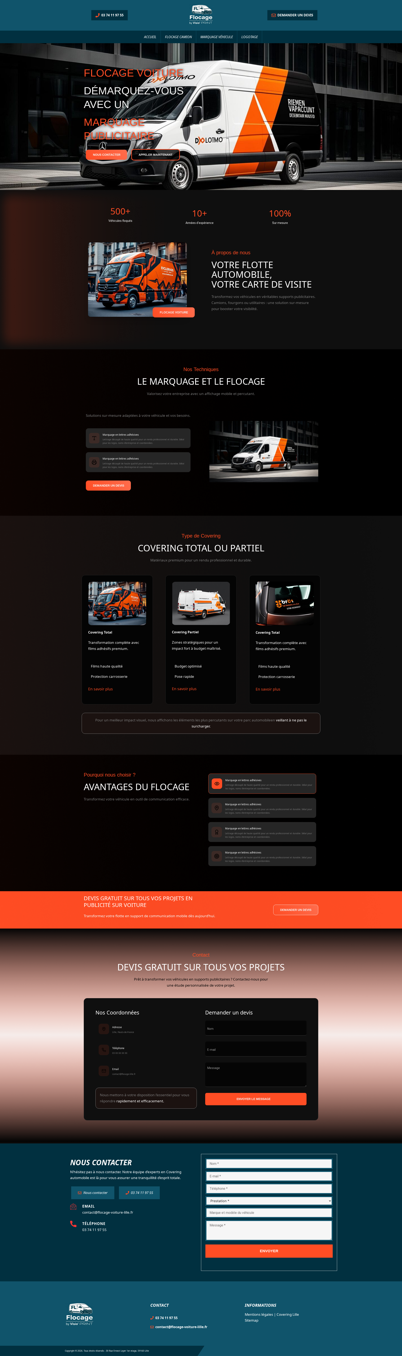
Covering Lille (288, 1314)
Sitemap (251, 1320)
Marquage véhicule (216, 37)
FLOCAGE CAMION (178, 37)
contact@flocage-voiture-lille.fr (107, 1212)
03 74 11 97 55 (94, 1229)
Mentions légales (259, 1314)
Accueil (150, 37)
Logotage (249, 37)
